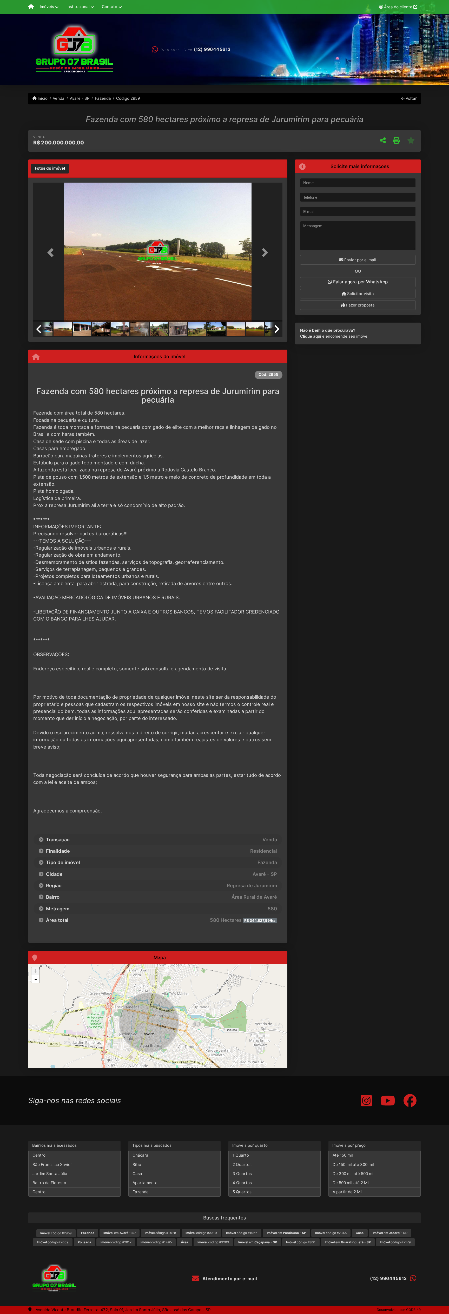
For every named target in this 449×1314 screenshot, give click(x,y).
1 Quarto (241, 1155)
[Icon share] (366, 1100)
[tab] (50, 169)
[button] (52, 252)
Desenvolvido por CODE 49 (399, 1310)
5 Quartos (242, 1191)
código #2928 (160, 1233)
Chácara (140, 1155)
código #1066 (241, 1233)
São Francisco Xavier (52, 1164)
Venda (58, 98)
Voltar (411, 98)
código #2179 (395, 1242)
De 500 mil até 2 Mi (351, 1182)
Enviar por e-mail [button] (359, 259)
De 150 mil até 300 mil (353, 1164)
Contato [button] (109, 6)
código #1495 (156, 1242)
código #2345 (331, 1233)
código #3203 (213, 1242)
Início (42, 98)
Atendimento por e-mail (229, 1278)
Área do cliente (398, 6)
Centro (38, 1155)
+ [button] (35, 971)
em (119, 1233)
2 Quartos (242, 1164)
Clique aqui (310, 336)
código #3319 (201, 1233)
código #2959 (56, 1233)
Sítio (137, 1164)
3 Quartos (242, 1173)
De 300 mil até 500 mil (353, 1173)
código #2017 (116, 1242)
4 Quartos (242, 1182)
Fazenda (103, 98)
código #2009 (53, 1242)
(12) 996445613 (212, 49)
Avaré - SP (79, 98)
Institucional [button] (78, 6)
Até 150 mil (343, 1155)
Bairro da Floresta (49, 1182)
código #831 (300, 1242)
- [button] (35, 979)
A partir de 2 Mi (347, 1191)
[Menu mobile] (31, 7)
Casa (137, 1173)
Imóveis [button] (47, 6)
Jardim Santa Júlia (49, 1173)
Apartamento (145, 1182)
